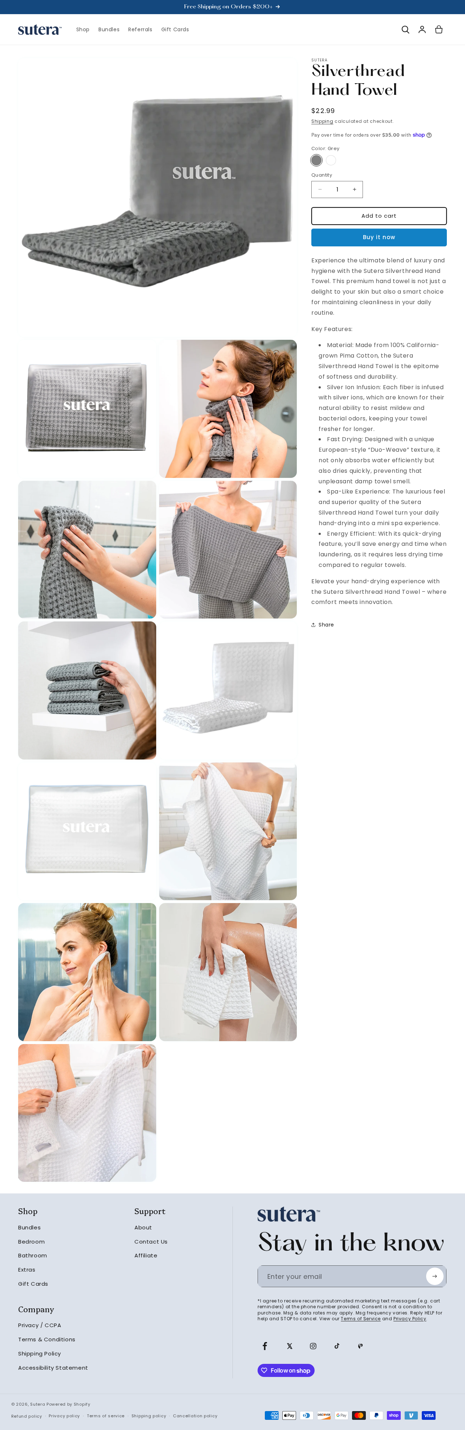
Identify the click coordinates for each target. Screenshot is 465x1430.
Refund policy (26, 1416)
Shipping (322, 121)
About (143, 1227)
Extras (27, 1269)
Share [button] (326, 624)
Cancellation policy (195, 1416)
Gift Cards (33, 1284)
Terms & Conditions (47, 1340)
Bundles (29, 1227)
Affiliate (145, 1256)
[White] (331, 160)
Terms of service (106, 1416)
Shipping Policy (39, 1353)
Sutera (37, 1404)
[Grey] (316, 160)
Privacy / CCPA (39, 1325)
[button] (405, 29)
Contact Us (151, 1241)
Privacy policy (64, 1416)
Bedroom (31, 1241)
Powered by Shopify (68, 1404)
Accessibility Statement (53, 1367)
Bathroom (32, 1256)
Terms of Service (361, 1319)
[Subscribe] (435, 1276)
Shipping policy (149, 1416)
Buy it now (379, 237)
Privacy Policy (409, 1319)
